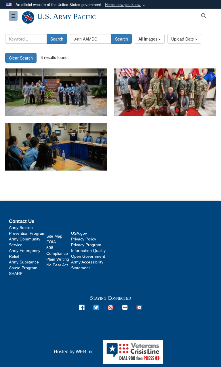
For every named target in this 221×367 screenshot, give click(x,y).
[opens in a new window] (82, 307)
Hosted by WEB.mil (74, 351)
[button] (125, 5)
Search (56, 39)
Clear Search (21, 58)
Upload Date (183, 39)
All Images (148, 39)
